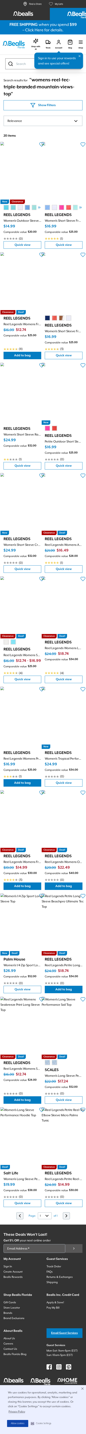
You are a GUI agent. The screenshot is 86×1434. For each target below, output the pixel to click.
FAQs (50, 1271)
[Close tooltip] (79, 56)
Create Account (13, 1271)
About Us (9, 1338)
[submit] (73, 1248)
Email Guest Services (64, 1333)
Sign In (8, 1266)
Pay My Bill (53, 1307)
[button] (41, 1423)
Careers (8, 1343)
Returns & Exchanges (60, 1277)
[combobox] (43, 121)
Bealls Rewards (13, 1277)
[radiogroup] (24, 207)
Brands (8, 1312)
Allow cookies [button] (17, 1423)
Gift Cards (10, 1302)
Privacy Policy (17, 1411)
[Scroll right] (39, 207)
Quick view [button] (28, 246)
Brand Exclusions (14, 1318)
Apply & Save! (55, 1302)
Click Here (34, 30)
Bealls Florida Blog (15, 1354)
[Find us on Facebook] (49, 1367)
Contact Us (10, 1348)
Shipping (52, 1282)
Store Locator (12, 1307)
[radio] (6, 207)
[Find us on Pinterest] (68, 1367)
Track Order (54, 1266)
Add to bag (27, 356)
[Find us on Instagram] (59, 1367)
